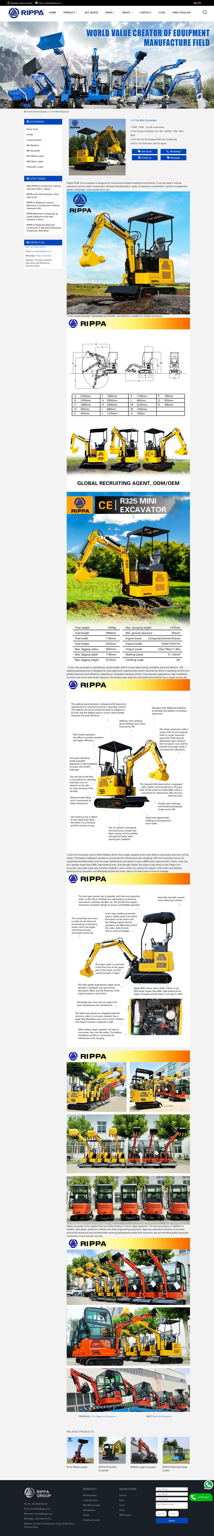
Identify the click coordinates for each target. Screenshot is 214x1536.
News (121, 1500)
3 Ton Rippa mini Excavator (103, 1416)
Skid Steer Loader (35, 161)
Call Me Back (203, 1497)
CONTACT (145, 12)
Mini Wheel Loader (35, 156)
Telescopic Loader (35, 166)
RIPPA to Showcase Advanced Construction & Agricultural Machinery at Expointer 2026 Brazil (44, 227)
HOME (52, 12)
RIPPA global (125, 1514)
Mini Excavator (40, 111)
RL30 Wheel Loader (77, 1467)
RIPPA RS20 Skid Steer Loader (174, 1468)
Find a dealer (182, 12)
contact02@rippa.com (42, 251)
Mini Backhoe (33, 145)
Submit (172, 1520)
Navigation (127, 1489)
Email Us (146, 157)
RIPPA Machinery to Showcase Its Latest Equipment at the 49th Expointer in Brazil (42, 216)
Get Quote (146, 151)
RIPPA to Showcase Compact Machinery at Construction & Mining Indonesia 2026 (43, 205)
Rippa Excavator (43, 255)
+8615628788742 (38, 246)
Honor (122, 1510)
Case (121, 1505)
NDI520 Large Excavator (143, 1467)
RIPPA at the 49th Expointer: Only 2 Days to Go (43, 195)
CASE (162, 12)
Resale (161, 1513)
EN (199, 3)
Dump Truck (32, 129)
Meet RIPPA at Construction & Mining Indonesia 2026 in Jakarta (44, 187)
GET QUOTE (91, 12)
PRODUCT (69, 12)
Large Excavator (34, 139)
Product (123, 1495)
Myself (173, 1513)
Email (49, 3)
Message (174, 157)
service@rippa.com (44, 1513)
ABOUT (126, 12)
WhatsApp (21, 3)
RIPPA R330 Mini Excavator (108, 1468)
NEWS (109, 12)
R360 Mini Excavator (162, 1416)
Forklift (30, 134)
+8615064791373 (43, 1518)
